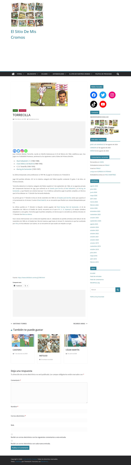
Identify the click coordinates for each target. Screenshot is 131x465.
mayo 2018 (93, 256)
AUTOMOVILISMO (58, 74)
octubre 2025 (94, 218)
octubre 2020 (94, 240)
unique (92, 171)
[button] (23, 74)
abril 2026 (93, 199)
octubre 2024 (94, 227)
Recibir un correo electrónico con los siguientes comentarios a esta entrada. (38, 437)
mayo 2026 (93, 195)
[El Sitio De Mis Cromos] (13, 74)
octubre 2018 (94, 249)
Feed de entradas (95, 276)
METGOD (43, 355)
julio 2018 (93, 252)
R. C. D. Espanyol (65, 209)
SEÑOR (92, 151)
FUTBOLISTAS (23, 110)
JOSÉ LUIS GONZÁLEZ (97, 144)
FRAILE (107, 165)
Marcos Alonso (27, 214)
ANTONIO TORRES (20, 324)
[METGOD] (49, 336)
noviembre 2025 (95, 214)
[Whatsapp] (26, 151)
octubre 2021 (94, 237)
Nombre (14, 407)
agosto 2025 (94, 224)
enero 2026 (93, 208)
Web (12, 425)
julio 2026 (93, 189)
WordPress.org (95, 283)
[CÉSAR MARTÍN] (75, 336)
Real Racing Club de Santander (68, 207)
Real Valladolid (70, 188)
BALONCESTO (31, 74)
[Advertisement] (65, 56)
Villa (16, 223)
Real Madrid (42, 200)
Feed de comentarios (97, 279)
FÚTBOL (19, 74)
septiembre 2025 (95, 221)
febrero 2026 (94, 205)
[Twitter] (18, 151)
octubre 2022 (94, 233)
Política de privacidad (103, 74)
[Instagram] (22, 151)
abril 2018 (93, 259)
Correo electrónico (18, 416)
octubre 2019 (94, 243)
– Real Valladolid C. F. (23, 161)
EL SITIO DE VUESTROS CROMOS (79, 74)
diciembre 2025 (95, 211)
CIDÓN (101, 162)
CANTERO (17, 350)
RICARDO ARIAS (79, 324)
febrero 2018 (94, 262)
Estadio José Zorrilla (57, 188)
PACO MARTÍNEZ (110, 175)
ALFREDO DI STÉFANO (104, 171)
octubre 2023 (94, 230)
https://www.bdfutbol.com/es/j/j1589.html (31, 278)
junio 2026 (93, 192)
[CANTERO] (22, 336)
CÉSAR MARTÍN (72, 350)
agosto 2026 (94, 186)
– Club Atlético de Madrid (25, 164)
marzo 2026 (94, 202)
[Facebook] (14, 151)
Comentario (16, 380)
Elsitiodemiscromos (33, 119)
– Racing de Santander (24, 169)
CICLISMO (44, 74)
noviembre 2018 (95, 246)
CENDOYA (93, 148)
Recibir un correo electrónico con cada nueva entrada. (30, 444)
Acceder (92, 273)
